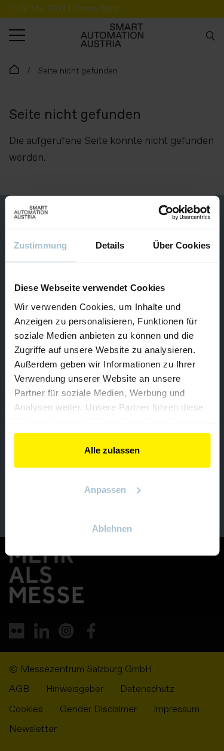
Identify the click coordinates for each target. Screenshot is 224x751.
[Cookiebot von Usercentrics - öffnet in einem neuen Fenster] (159, 212)
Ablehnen (112, 528)
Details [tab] (110, 245)
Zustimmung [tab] (40, 245)
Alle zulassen (112, 450)
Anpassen (105, 489)
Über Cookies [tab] (181, 245)
